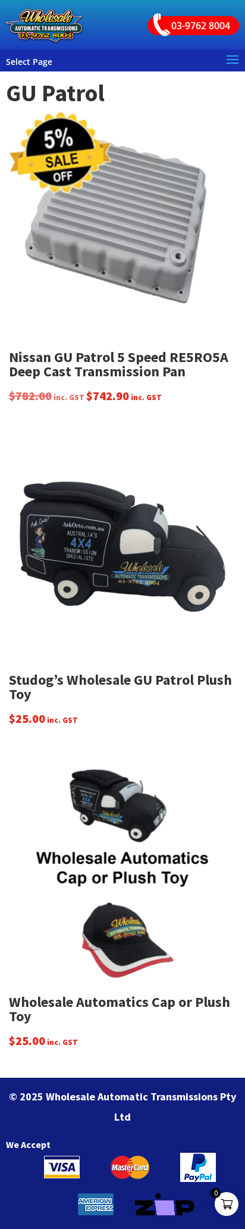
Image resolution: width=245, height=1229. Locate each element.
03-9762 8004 (200, 25)
